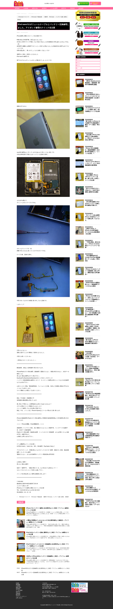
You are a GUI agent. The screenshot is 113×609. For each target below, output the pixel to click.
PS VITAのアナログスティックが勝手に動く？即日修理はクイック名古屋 (92, 109)
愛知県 (67, 496)
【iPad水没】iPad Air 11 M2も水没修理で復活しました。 (92, 408)
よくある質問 (53, 8)
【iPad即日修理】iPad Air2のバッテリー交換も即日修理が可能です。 (92, 203)
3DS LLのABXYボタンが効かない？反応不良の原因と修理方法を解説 (92, 190)
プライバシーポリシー (21, 596)
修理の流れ (35, 8)
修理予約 (63, 8)
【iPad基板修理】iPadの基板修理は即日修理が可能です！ (92, 435)
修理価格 (17, 8)
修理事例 (44, 8)
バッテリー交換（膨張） (59, 496)
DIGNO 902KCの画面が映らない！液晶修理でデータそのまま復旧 (92, 284)
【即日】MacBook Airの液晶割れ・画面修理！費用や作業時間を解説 (92, 82)
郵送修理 (81, 8)
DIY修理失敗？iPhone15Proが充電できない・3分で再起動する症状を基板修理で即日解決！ (92, 313)
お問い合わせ (19, 597)
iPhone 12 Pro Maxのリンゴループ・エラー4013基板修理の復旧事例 (92, 163)
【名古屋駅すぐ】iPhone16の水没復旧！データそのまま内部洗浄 (92, 489)
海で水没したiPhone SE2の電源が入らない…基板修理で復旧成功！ (92, 341)
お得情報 (25, 8)
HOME (17, 583)
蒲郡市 (44, 496)
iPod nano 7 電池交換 (36, 496)
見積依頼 (72, 8)
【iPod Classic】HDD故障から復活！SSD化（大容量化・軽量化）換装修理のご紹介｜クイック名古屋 (92, 328)
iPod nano (49, 496)
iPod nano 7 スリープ (24, 496)
